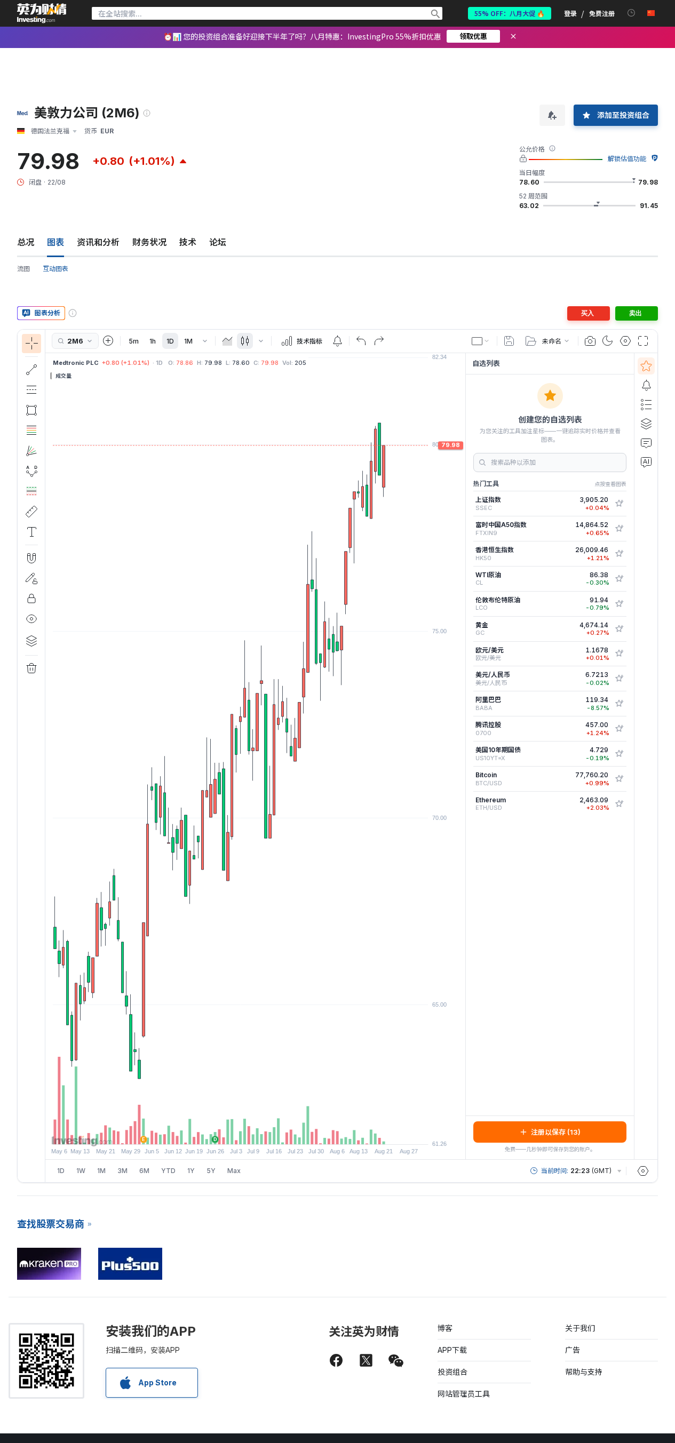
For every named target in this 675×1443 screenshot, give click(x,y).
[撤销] (361, 341)
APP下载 (452, 1349)
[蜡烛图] (245, 341)
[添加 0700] (619, 728)
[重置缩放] (284, 1131)
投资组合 (452, 1371)
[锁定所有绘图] (31, 598)
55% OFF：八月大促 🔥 (509, 13)
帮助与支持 (583, 1371)
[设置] (643, 1171)
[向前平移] (270, 1131)
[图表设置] (625, 341)
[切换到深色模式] (608, 341)
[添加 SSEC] (619, 503)
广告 (572, 1349)
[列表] (646, 404)
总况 (25, 242)
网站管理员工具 (464, 1393)
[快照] (590, 341)
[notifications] (631, 13)
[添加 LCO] (619, 603)
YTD (168, 1171)
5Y (211, 1171)
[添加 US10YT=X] (619, 753)
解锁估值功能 (627, 159)
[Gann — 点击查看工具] (31, 450)
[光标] (31, 343)
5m (134, 341)
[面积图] (227, 341)
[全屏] (643, 341)
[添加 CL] (619, 578)
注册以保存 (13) (556, 1132)
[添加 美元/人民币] (619, 678)
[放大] (241, 1131)
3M (122, 1171)
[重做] (379, 341)
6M (144, 1171)
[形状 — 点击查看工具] (31, 410)
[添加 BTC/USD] (619, 778)
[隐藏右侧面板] (462, 756)
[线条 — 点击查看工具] (31, 369)
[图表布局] (480, 341)
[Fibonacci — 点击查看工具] (31, 430)
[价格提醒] (337, 341)
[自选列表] (646, 365)
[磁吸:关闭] (31, 558)
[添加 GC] (619, 628)
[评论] (646, 442)
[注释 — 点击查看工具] (31, 531)
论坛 (217, 242)
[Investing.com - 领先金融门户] (41, 13)
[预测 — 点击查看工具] (31, 491)
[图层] (31, 640)
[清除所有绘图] (31, 668)
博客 (445, 1328)
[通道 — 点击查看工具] (31, 390)
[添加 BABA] (619, 703)
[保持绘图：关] (31, 578)
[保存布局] (509, 341)
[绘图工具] (48, 756)
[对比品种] (108, 341)
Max (234, 1171)
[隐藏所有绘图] (31, 618)
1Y (191, 1171)
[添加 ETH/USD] (619, 803)
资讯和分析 (98, 242)
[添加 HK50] (619, 553)
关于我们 (580, 1328)
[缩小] (227, 1131)
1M (188, 341)
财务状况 (149, 242)
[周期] (204, 341)
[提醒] (646, 385)
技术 (187, 242)
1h (152, 341)
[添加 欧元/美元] (619, 653)
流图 (23, 269)
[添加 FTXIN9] (619, 528)
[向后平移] (256, 1131)
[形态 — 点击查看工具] (31, 471)
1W (80, 1171)
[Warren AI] (646, 462)
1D (170, 341)
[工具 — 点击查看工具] (31, 511)
